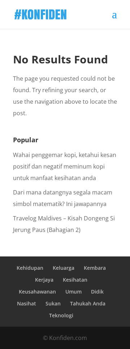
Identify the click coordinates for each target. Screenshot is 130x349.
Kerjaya (44, 279)
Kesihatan (75, 279)
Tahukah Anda (87, 303)
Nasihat (26, 303)
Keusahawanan (37, 291)
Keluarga (63, 267)
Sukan (53, 303)
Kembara (95, 267)
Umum (73, 291)
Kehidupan (30, 267)
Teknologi (61, 315)
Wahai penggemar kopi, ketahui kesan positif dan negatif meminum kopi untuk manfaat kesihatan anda (64, 166)
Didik (97, 291)
